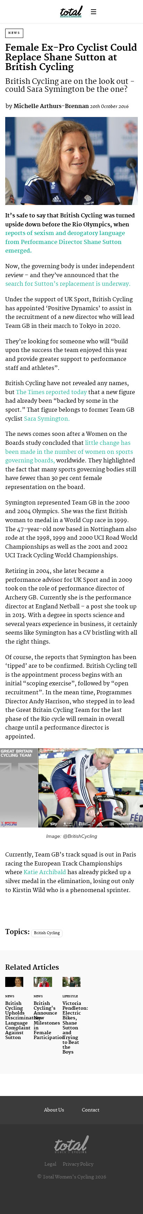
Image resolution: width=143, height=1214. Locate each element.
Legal (50, 1164)
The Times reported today (52, 392)
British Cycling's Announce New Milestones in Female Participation (43, 1012)
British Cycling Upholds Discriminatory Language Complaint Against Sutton (14, 1012)
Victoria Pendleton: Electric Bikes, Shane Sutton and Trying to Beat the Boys (71, 1020)
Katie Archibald (45, 872)
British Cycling (47, 933)
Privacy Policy (78, 1164)
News (14, 33)
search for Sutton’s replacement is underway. (68, 284)
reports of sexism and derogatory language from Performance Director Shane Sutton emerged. (65, 242)
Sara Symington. (48, 418)
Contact (90, 1110)
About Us (54, 1110)
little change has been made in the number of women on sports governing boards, (69, 452)
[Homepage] (71, 1142)
